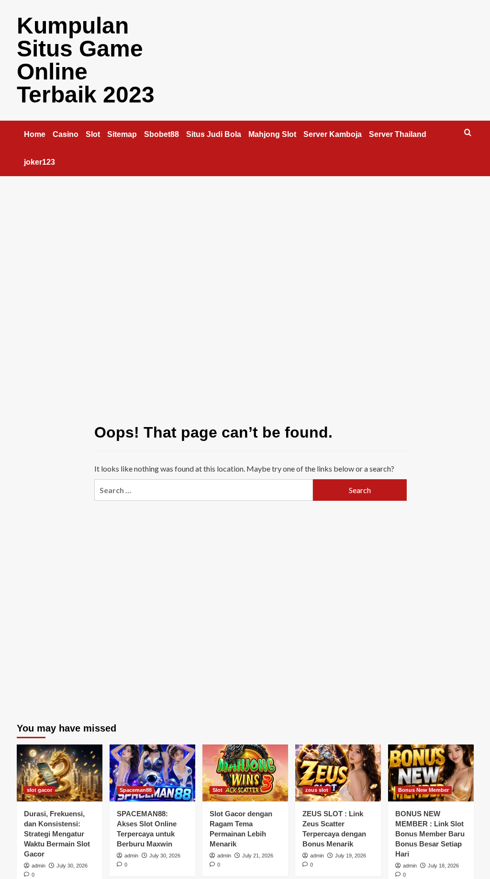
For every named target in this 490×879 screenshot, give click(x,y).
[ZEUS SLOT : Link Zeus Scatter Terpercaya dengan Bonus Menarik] (338, 772)
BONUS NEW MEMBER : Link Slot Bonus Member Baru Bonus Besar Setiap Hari (430, 834)
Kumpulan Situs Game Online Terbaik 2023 (86, 60)
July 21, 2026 (257, 855)
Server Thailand (397, 134)
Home (34, 134)
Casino (65, 134)
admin (38, 865)
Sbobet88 (161, 134)
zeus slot (316, 790)
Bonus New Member (423, 790)
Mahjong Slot (272, 134)
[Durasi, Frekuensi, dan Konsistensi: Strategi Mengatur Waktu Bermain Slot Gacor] (59, 772)
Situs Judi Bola (213, 134)
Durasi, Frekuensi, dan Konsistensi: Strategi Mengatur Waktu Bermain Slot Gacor (57, 834)
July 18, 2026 (443, 865)
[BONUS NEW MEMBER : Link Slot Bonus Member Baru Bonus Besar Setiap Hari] (431, 772)
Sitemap (122, 134)
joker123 (39, 162)
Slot (93, 134)
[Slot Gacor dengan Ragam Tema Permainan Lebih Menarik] (245, 772)
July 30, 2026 (72, 865)
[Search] (468, 132)
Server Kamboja (332, 134)
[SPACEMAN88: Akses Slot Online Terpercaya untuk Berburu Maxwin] (152, 772)
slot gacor (39, 790)
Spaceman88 (136, 790)
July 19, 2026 (350, 855)
